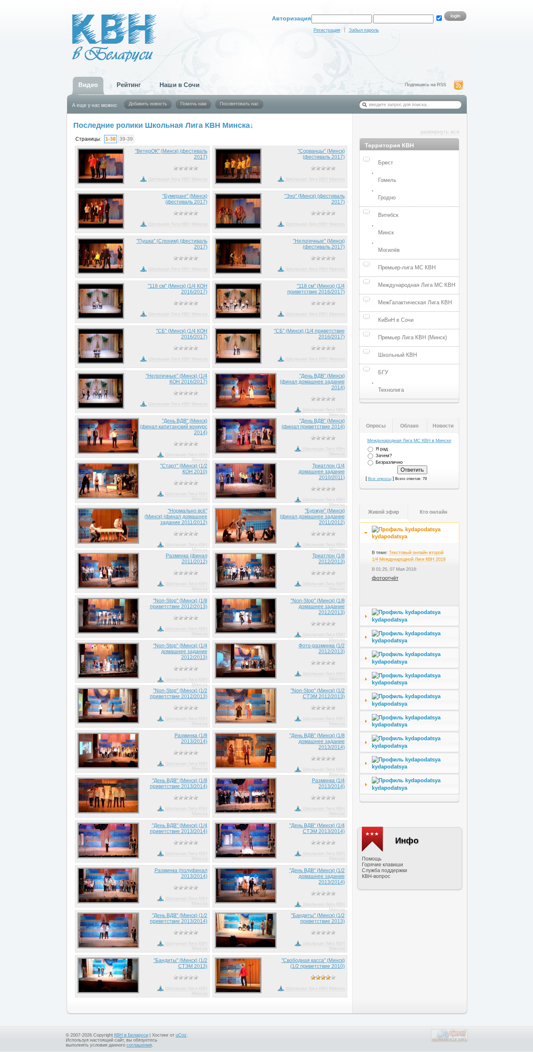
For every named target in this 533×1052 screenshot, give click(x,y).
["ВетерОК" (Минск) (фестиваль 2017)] (101, 166)
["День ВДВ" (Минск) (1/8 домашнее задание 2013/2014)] (245, 750)
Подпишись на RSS (425, 84)
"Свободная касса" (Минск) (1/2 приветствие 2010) (313, 963)
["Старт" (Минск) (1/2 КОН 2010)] (108, 481)
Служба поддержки (384, 870)
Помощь (371, 859)
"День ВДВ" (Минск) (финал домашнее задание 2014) (312, 381)
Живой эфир (383, 512)
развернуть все (440, 132)
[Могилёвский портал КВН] (449, 1040)
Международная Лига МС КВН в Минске (409, 440)
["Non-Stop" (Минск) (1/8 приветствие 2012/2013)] (108, 616)
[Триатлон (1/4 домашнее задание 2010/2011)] (245, 481)
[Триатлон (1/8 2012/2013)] (245, 571)
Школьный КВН (397, 355)
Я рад (382, 448)
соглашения (139, 1044)
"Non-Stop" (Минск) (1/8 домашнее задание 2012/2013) (318, 606)
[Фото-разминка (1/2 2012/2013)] (245, 661)
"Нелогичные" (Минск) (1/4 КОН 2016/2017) (176, 379)
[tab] (409, 532)
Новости (443, 426)
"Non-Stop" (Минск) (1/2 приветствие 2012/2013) (178, 693)
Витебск (388, 215)
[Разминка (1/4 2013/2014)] (245, 795)
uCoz (181, 1034)
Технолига (391, 390)
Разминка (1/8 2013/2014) (190, 738)
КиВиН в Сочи (395, 320)
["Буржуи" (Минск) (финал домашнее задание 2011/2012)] (245, 526)
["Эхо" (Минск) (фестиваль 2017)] (238, 211)
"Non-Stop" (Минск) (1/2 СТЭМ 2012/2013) (318, 693)
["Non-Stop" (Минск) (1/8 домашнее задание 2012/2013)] (245, 616)
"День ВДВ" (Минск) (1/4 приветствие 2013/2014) (178, 828)
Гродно (387, 197)
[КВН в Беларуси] (97, 27)
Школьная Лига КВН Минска (177, 179)
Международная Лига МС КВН (416, 285)
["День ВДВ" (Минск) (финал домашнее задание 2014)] (245, 391)
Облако (409, 426)
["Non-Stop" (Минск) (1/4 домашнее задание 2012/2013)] (108, 661)
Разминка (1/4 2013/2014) (328, 783)
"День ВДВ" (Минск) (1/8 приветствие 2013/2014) (178, 783)
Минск (386, 232)
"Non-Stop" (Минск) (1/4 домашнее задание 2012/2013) (180, 651)
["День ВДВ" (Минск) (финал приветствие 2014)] (245, 436)
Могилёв (389, 250)
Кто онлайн (433, 512)
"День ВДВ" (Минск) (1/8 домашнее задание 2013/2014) (317, 741)
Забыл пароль (364, 29)
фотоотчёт (385, 578)
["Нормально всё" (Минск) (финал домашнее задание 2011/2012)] (108, 526)
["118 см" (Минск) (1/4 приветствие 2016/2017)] (238, 301)
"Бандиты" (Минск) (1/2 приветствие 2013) (318, 918)
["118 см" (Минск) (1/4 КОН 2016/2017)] (101, 301)
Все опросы (379, 478)
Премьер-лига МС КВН (407, 267)
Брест (385, 162)
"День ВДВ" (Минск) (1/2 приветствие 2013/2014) (178, 918)
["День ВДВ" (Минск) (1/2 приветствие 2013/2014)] (108, 930)
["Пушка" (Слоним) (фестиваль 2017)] (101, 256)
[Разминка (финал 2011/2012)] (108, 571)
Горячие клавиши (382, 865)
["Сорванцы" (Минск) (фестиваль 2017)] (238, 166)
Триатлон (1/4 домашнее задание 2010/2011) (322, 471)
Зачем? (384, 455)
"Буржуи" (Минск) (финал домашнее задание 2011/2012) (312, 516)
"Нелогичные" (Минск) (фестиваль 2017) (319, 244)
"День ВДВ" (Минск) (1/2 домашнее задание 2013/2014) (317, 876)
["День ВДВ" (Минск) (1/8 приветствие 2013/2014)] (108, 795)
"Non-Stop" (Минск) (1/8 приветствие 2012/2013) (178, 603)
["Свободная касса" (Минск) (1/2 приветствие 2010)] (238, 975)
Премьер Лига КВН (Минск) (412, 337)
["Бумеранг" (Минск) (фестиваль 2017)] (101, 211)
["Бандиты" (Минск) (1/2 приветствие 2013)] (245, 930)
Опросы (376, 426)
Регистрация (327, 29)
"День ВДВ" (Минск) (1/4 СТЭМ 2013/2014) (317, 828)
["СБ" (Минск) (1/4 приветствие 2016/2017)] (238, 346)
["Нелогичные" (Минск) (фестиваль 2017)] (238, 256)
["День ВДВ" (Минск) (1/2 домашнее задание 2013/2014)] (245, 885)
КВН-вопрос (376, 876)
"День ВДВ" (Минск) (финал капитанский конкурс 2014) (173, 426)
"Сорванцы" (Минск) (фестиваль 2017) (321, 154)
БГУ (383, 372)
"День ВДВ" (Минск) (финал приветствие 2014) (313, 424)
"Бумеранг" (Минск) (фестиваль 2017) (184, 199)
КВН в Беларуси (131, 1034)
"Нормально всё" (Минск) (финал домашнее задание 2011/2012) (175, 516)
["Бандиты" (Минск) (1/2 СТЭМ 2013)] (108, 975)
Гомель (387, 180)
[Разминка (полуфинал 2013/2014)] (108, 885)
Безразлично (389, 462)
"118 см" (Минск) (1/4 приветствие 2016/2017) (316, 289)
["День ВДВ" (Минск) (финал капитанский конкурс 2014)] (108, 436)
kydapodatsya (389, 536)
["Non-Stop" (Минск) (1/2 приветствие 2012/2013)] (108, 706)
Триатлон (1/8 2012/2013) (328, 559)
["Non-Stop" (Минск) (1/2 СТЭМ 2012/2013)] (245, 706)
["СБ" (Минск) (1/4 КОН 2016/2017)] (101, 346)
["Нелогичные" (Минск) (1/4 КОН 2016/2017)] (101, 391)
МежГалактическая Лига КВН (415, 302)
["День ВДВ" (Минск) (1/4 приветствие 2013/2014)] (108, 840)
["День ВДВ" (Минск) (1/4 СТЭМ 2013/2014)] (245, 840)
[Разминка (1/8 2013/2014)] (108, 750)
